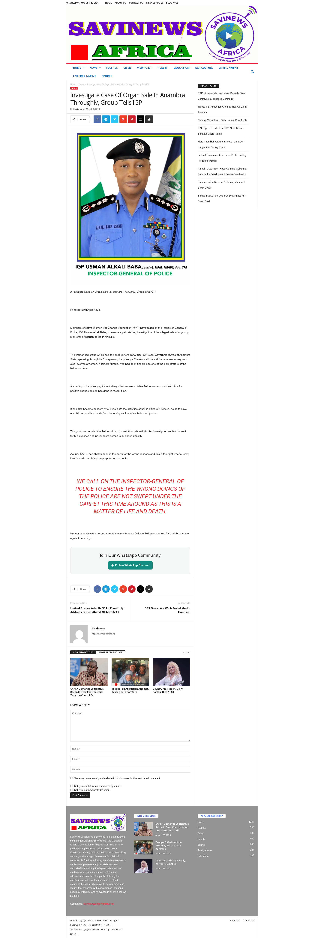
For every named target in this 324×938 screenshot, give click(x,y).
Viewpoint (144, 67)
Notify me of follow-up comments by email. (97, 786)
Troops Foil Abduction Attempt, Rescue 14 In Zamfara (130, 690)
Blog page (172, 2)
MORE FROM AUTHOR (110, 652)
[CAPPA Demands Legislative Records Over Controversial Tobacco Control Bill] (89, 672)
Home (108, 2)
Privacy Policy (154, 2)
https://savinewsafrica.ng (103, 634)
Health (163, 67)
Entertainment (84, 76)
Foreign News (205, 850)
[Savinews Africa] (162, 34)
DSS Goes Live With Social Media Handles (167, 610)
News (93, 67)
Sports (107, 76)
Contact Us (136, 2)
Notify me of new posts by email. (92, 790)
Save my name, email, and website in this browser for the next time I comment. (117, 778)
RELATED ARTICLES (83, 652)
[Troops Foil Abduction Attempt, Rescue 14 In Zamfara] (130, 672)
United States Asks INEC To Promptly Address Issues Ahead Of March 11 (96, 610)
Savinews (78, 109)
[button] (252, 72)
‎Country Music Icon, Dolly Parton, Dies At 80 (168, 690)
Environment (228, 67)
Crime (127, 67)
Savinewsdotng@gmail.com (98, 903)
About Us (120, 2)
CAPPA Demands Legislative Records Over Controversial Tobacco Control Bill (87, 692)
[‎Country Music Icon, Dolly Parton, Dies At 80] (171, 672)
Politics (112, 67)
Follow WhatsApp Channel (130, 565)
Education (181, 67)
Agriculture (204, 67)
